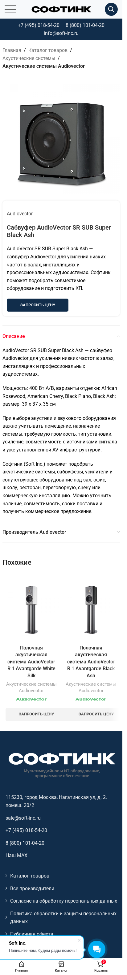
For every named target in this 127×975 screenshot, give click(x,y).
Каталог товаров (48, 50)
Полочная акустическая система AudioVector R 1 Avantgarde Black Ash (91, 662)
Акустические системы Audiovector (43, 66)
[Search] (111, 9)
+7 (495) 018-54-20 (38, 25)
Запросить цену (37, 305)
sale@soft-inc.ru (23, 818)
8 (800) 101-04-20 (85, 25)
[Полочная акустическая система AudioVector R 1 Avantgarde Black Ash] (91, 608)
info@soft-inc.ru (61, 33)
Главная (11, 50)
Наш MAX (16, 855)
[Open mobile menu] (10, 9)
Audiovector (20, 214)
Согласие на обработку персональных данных (63, 901)
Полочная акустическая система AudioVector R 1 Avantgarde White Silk (31, 662)
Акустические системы (28, 58)
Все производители (32, 888)
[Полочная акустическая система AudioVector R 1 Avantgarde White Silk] (31, 608)
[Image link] (61, 765)
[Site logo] (61, 9)
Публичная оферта (31, 934)
